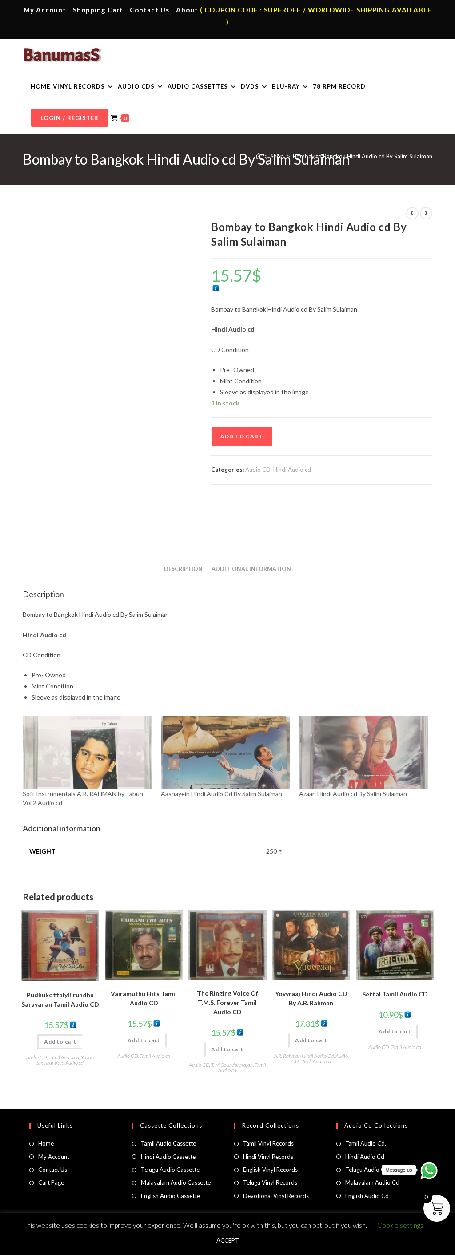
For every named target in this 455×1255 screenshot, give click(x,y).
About (187, 10)
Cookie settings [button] (400, 1225)
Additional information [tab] (251, 569)
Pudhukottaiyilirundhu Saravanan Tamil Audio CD (60, 999)
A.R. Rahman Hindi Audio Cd (304, 1056)
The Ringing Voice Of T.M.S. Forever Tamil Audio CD (227, 1002)
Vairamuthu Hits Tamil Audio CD (144, 998)
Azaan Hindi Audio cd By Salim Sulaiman (353, 794)
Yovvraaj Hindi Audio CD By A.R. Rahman (311, 998)
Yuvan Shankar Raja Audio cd (65, 1060)
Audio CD (258, 469)
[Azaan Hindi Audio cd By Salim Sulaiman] (363, 752)
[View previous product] (412, 213)
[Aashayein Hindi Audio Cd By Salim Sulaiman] (225, 752)
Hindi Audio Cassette (168, 1156)
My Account (45, 10)
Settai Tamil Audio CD (395, 994)
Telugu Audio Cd (366, 1169)
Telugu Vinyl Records (270, 1182)
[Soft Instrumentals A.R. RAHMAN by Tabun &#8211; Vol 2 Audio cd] (87, 752)
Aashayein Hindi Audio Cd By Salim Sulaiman (221, 794)
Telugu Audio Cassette (170, 1169)
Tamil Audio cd (63, 1057)
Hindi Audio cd (292, 469)
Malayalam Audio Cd (372, 1182)
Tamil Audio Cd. (365, 1143)
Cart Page (51, 1182)
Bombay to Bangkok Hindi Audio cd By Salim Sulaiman (362, 156)
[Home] (259, 156)
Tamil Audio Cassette (168, 1143)
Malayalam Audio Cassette (176, 1182)
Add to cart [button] (60, 1041)
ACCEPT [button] (227, 1240)
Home (46, 1143)
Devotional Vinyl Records (276, 1195)
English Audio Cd (367, 1195)
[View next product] (426, 213)
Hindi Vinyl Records (268, 1156)
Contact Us (149, 10)
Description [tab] (183, 569)
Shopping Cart (98, 10)
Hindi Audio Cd (364, 1156)
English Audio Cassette (170, 1195)
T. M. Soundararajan (232, 1064)
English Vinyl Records (270, 1169)
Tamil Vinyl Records (268, 1143)
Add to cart (241, 436)
